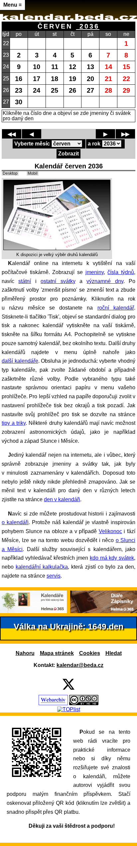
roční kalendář (115, 308)
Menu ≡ (12, 5)
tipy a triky (14, 423)
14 (108, 66)
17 (36, 78)
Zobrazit (68, 153)
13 (90, 66)
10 (36, 66)
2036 (87, 26)
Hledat (113, 653)
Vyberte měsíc (32, 143)
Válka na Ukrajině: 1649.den (68, 626)
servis (54, 576)
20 (90, 78)
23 (18, 90)
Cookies (89, 653)
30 (18, 102)
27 (90, 90)
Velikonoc (110, 531)
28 (108, 90)
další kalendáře (20, 361)
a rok (94, 143)
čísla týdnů (120, 272)
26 (72, 90)
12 (72, 66)
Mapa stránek (57, 653)
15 (126, 66)
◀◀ (12, 134)
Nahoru (25, 653)
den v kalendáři (62, 499)
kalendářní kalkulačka (42, 567)
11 (54, 66)
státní (24, 281)
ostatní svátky (58, 281)
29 (126, 90)
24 (36, 90)
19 (72, 78)
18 (54, 78)
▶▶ (125, 134)
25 (54, 90)
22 (126, 78)
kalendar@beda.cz (80, 665)
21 (108, 78)
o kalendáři (15, 522)
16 (18, 78)
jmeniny (94, 272)
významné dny (104, 281)
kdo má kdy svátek (112, 558)
